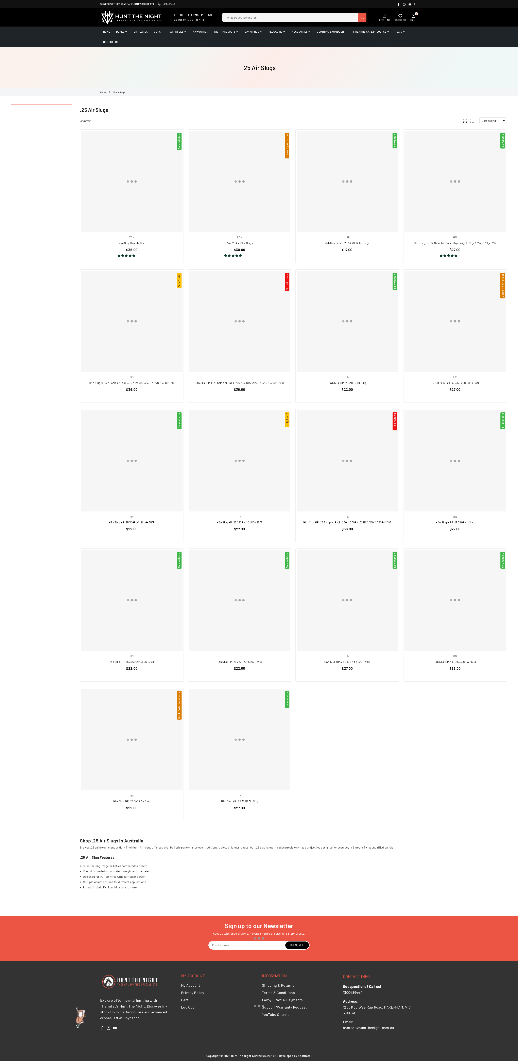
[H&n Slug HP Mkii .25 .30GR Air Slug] (455, 600)
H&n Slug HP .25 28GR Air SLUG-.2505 (239, 522)
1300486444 (169, 4)
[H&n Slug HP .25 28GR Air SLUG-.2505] (239, 460)
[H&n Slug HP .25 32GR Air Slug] (239, 739)
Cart (184, 1000)
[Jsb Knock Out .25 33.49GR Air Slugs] (347, 181)
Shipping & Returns (278, 985)
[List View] (472, 120)
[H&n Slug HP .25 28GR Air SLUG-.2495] (347, 600)
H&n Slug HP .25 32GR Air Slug (239, 801)
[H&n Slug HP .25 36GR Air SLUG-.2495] (132, 600)
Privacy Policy (192, 992)
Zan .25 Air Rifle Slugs (239, 243)
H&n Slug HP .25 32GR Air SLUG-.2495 (239, 661)
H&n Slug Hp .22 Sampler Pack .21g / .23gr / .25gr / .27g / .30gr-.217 (455, 243)
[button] (127, 255)
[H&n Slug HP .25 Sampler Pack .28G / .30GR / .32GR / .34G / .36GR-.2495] (347, 460)
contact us (111, 42)
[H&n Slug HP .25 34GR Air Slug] (132, 739)
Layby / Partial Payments (282, 1000)
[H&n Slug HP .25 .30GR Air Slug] (347, 321)
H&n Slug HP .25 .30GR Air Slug (347, 382)
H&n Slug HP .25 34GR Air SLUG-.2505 (132, 522)
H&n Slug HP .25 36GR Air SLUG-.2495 (132, 661)
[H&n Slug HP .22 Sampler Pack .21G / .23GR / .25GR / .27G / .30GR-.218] (132, 321)
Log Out (187, 1007)
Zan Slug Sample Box (131, 243)
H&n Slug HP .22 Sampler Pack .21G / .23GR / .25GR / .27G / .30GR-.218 (131, 382)
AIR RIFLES (177, 31)
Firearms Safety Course (369, 31)
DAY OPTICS (252, 31)
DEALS (120, 31)
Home (103, 92)
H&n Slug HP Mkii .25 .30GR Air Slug (455, 661)
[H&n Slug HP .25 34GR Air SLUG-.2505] (132, 460)
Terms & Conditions (278, 992)
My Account (190, 985)
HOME (106, 31)
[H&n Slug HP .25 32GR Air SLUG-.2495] (239, 600)
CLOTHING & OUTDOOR (330, 31)
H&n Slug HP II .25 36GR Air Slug (455, 522)
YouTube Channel (276, 1014)
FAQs (399, 31)
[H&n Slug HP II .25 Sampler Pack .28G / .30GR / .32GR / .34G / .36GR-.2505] (239, 321)
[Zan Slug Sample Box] (132, 181)
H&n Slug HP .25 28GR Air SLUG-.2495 (347, 661)
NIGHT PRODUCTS (225, 31)
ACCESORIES (300, 31)
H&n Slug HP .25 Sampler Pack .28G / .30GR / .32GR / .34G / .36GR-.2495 (347, 522)
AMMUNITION (200, 31)
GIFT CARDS (141, 31)
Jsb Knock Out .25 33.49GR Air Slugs (347, 243)
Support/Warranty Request (284, 1007)
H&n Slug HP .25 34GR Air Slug (131, 801)
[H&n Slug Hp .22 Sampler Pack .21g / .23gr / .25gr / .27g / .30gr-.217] (455, 181)
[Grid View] (465, 120)
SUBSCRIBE (297, 945)
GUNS (157, 31)
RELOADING (276, 31)
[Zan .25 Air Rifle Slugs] (239, 181)
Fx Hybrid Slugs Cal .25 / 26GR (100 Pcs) (455, 382)
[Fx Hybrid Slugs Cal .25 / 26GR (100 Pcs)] (455, 321)
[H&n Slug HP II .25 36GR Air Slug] (455, 460)
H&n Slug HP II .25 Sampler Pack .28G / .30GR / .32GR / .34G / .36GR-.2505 (239, 382)
